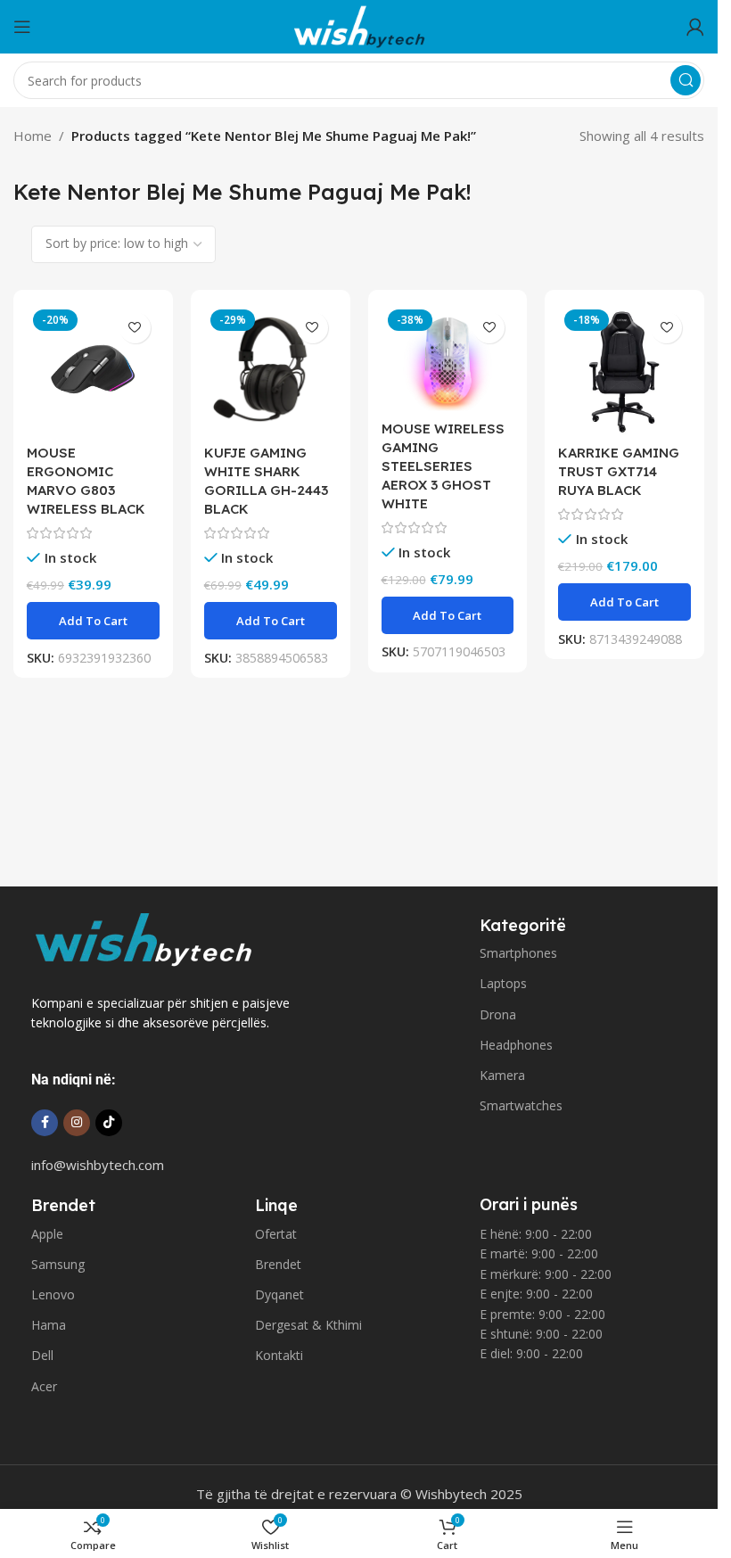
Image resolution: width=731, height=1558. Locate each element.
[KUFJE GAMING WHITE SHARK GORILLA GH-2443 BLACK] (270, 369)
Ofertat (276, 1233)
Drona (498, 1014)
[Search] (685, 80)
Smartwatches (521, 1105)
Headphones (516, 1044)
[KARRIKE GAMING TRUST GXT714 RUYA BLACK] (624, 369)
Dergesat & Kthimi (308, 1324)
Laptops (503, 983)
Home (32, 135)
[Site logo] (359, 25)
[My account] (695, 27)
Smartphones (518, 952)
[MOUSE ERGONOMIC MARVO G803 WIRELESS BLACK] (93, 369)
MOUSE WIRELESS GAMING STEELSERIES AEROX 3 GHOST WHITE (443, 466)
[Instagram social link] (76, 1122)
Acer (44, 1386)
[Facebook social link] (44, 1122)
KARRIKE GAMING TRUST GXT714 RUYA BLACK (618, 471)
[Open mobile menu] (22, 27)
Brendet (278, 1264)
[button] (93, 620)
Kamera (502, 1075)
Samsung (58, 1264)
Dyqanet (279, 1294)
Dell (42, 1355)
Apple (47, 1233)
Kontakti (279, 1355)
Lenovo (53, 1294)
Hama (48, 1324)
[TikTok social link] (108, 1122)
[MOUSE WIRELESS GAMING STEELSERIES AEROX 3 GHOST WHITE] (448, 357)
